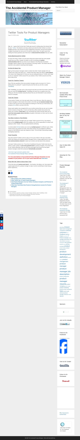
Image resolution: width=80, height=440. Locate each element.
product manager (28, 192)
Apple (61, 228)
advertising (62, 227)
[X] (1, 218)
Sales (61, 291)
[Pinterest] (1, 224)
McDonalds (66, 239)
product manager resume (63, 281)
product (23, 192)
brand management (67, 228)
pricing (67, 244)
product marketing (64, 287)
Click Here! (45, 158)
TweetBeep (11, 86)
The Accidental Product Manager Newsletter (39, 1)
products (61, 289)
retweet (34, 192)
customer (68, 230)
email (67, 232)
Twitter (14, 48)
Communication (13, 191)
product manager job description (65, 271)
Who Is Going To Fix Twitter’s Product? (21, 178)
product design (63, 247)
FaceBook (62, 234)
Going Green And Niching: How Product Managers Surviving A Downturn (25, 194)
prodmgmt (62, 246)
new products (68, 242)
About (25, 1)
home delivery (65, 236)
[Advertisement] (70, 397)
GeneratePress (51, 438)
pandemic (61, 244)
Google (61, 236)
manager (62, 239)
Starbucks (66, 294)
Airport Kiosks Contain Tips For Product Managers (20, 195)
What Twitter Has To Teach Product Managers (23, 180)
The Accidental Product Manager (14, 1)
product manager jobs (64, 276)
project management (68, 289)
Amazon (67, 227)
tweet (37, 192)
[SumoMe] (1, 227)
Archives (53, 1)
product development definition (65, 254)
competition (62, 230)
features (67, 234)
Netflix (70, 239)
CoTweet (18, 127)
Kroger (70, 237)
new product (62, 240)
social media (66, 291)
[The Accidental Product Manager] (63, 353)
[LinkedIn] (1, 221)
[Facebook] (1, 215)
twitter (45, 192)
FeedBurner (66, 136)
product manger (67, 286)
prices (65, 244)
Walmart (62, 296)
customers (18, 192)
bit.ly (14, 105)
